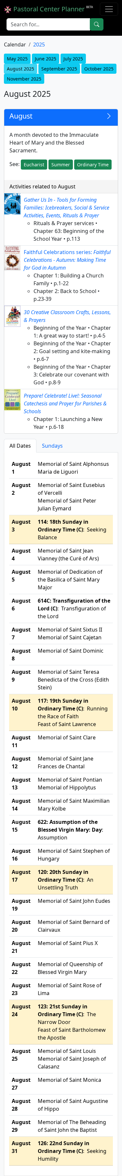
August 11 (21, 741)
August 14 (21, 804)
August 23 (21, 989)
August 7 (21, 633)
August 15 (21, 825)
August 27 (21, 1083)
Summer (60, 164)
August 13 (21, 783)
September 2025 (59, 69)
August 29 (21, 1125)
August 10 (21, 704)
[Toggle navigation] (109, 9)
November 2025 (24, 79)
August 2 (21, 488)
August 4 (21, 554)
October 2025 (99, 69)
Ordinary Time (93, 164)
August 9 (21, 675)
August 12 (21, 762)
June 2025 (45, 59)
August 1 (21, 467)
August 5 (21, 575)
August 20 (21, 925)
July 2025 (73, 59)
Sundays (52, 445)
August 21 (21, 947)
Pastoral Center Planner (52, 9)
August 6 (21, 604)
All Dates (20, 445)
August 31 (21, 1147)
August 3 (21, 525)
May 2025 (17, 59)
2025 (39, 44)
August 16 (21, 854)
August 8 (21, 654)
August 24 (21, 1010)
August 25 (21, 1054)
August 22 (21, 968)
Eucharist (34, 164)
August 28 (21, 1104)
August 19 (21, 904)
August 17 (21, 875)
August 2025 (20, 69)
